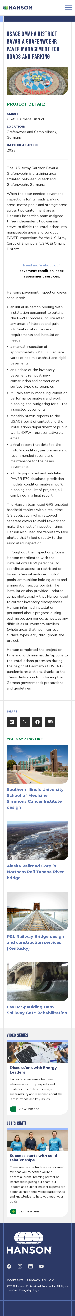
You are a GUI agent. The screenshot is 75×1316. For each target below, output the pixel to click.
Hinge (35, 1290)
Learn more (29, 1211)
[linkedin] (30, 1266)
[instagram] (20, 1266)
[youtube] (41, 1266)
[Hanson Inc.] (17, 7)
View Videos (29, 1109)
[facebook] (9, 1266)
